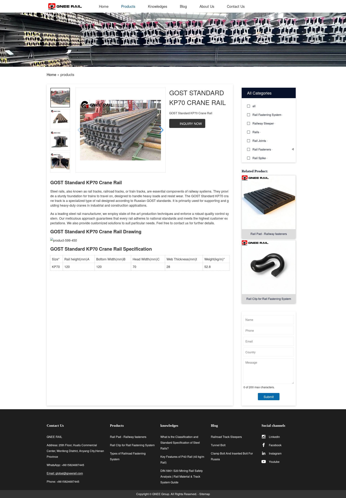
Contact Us (236, 6)
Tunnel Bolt (218, 445)
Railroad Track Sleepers (226, 437)
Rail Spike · (259, 158)
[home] (70, 6)
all (254, 106)
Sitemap (204, 494)
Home (103, 6)
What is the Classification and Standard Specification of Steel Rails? (180, 442)
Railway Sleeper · (263, 123)
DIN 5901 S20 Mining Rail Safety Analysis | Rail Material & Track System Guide (181, 476)
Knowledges (157, 6)
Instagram (275, 453)
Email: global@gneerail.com (65, 473)
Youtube (274, 462)
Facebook (275, 445)
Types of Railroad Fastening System (128, 456)
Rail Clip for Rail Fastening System (268, 299)
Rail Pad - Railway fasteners (268, 234)
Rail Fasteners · (262, 149)
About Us (206, 6)
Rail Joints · (259, 141)
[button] (161, 130)
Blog (183, 6)
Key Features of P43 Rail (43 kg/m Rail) (182, 459)
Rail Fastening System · (267, 115)
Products (128, 6)
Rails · (256, 132)
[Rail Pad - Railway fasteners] (269, 202)
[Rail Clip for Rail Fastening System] (269, 267)
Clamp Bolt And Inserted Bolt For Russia (232, 456)
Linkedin (274, 437)
